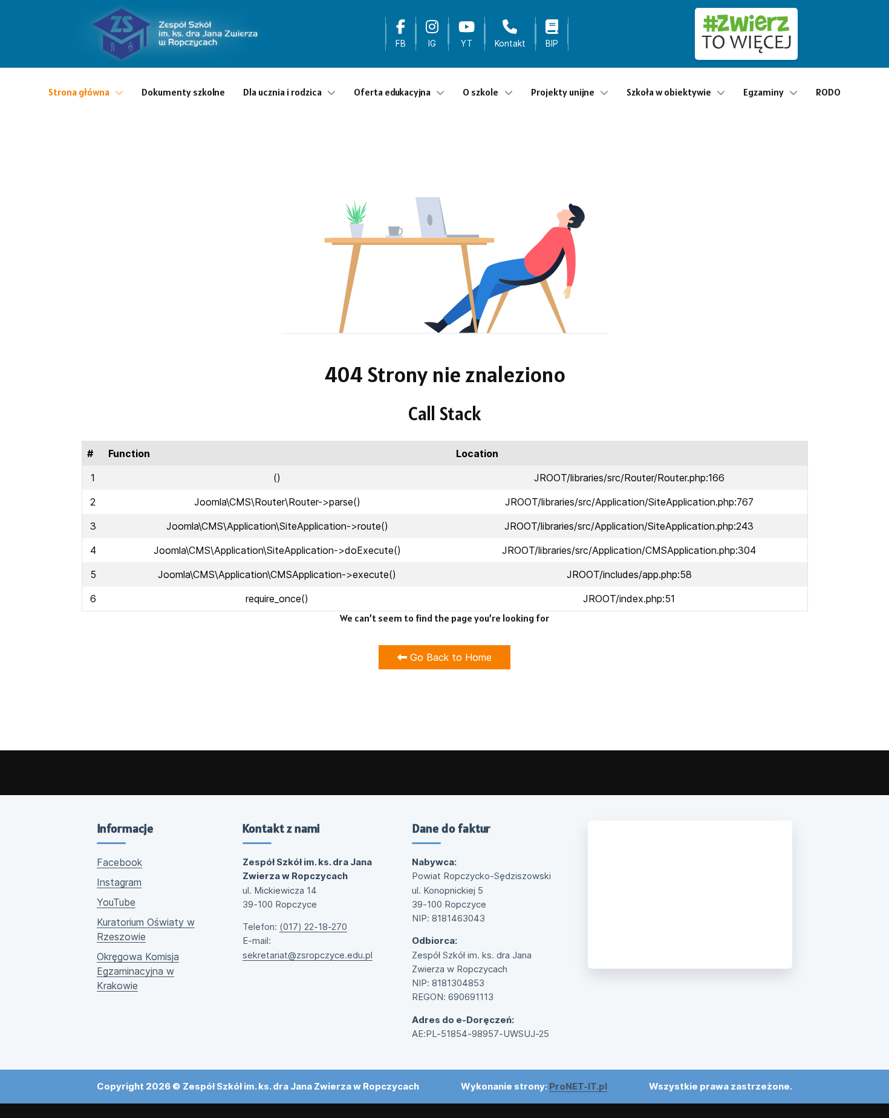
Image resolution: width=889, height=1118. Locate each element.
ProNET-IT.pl (578, 1086)
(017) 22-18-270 (313, 926)
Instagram (119, 882)
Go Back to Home (449, 657)
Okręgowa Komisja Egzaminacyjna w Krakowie (138, 971)
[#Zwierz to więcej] (746, 33)
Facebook (119, 862)
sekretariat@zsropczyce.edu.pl (308, 955)
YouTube (116, 902)
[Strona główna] (174, 33)
